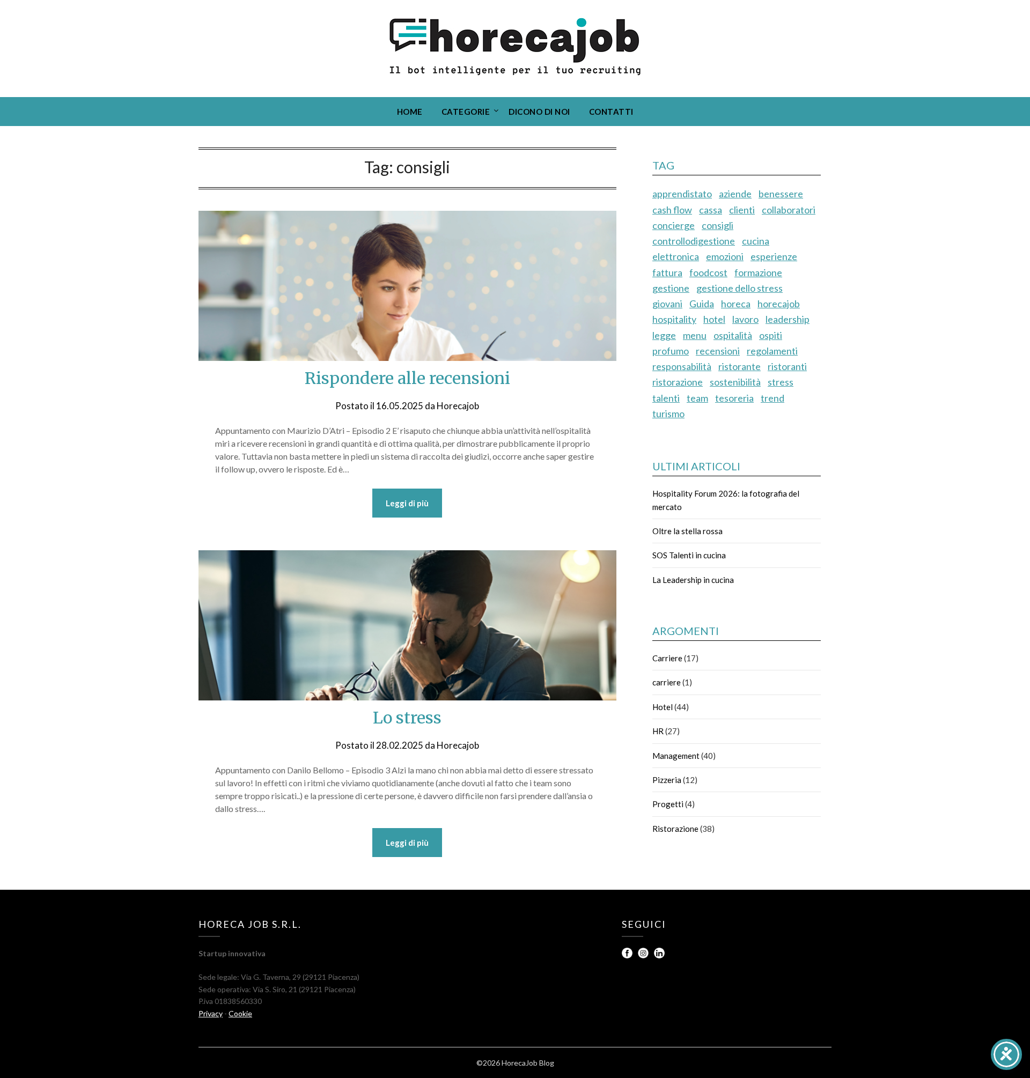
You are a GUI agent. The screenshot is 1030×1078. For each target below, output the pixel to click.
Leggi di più (407, 503)
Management (676, 755)
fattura (667, 272)
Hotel (662, 707)
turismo (668, 413)
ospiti (770, 335)
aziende (735, 194)
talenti (666, 398)
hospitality (674, 319)
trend (772, 398)
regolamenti (772, 351)
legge (664, 335)
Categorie (466, 111)
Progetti (667, 804)
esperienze (774, 256)
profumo (670, 351)
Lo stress (407, 717)
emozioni (725, 256)
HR (658, 731)
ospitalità (732, 335)
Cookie (240, 1013)
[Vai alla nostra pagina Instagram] (644, 955)
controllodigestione (693, 241)
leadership (788, 319)
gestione (670, 288)
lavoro (745, 319)
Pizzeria (666, 780)
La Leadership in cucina (693, 580)
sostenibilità (735, 382)
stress (780, 382)
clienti (742, 210)
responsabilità (681, 366)
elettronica (675, 256)
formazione (758, 272)
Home (410, 111)
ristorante (739, 366)
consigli (717, 225)
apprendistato (682, 194)
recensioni (718, 351)
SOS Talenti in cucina (689, 555)
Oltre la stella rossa (687, 531)
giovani (667, 303)
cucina (755, 241)
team (697, 398)
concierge (673, 225)
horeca (736, 303)
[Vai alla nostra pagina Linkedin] (659, 955)
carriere (666, 682)
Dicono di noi (539, 111)
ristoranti (787, 366)
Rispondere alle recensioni (407, 378)
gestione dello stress (739, 288)
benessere (781, 194)
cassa (710, 210)
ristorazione (677, 382)
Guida (701, 303)
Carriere (667, 658)
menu (695, 335)
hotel (714, 319)
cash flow (672, 210)
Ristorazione (675, 828)
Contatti (611, 111)
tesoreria (734, 398)
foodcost (708, 272)
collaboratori (788, 210)
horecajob (778, 303)
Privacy (210, 1013)
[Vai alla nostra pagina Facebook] (628, 955)
